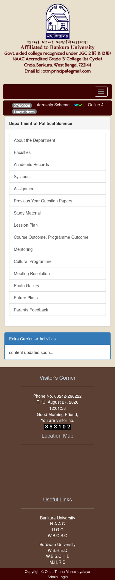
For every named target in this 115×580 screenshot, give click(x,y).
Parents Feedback (31, 310)
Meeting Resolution (32, 273)
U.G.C (57, 529)
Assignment (25, 188)
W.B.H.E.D (57, 550)
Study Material (27, 213)
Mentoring (23, 249)
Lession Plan (26, 225)
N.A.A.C (57, 524)
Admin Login (57, 576)
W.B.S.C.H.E (57, 556)
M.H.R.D (57, 562)
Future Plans (26, 297)
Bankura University (57, 518)
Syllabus (21, 176)
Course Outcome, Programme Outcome (51, 237)
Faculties (22, 152)
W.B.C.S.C (57, 535)
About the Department (34, 140)
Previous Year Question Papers (43, 201)
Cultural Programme (33, 261)
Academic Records (31, 164)
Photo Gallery (26, 285)
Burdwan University (57, 544)
